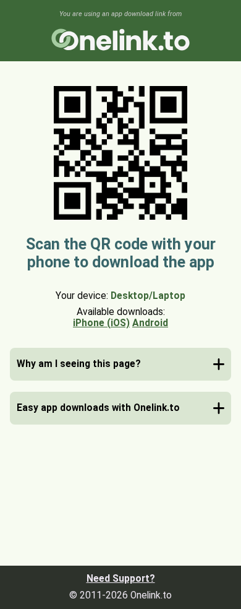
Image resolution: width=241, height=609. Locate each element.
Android (150, 323)
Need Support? (121, 578)
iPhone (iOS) (101, 323)
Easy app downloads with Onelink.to (98, 407)
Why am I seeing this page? (79, 363)
